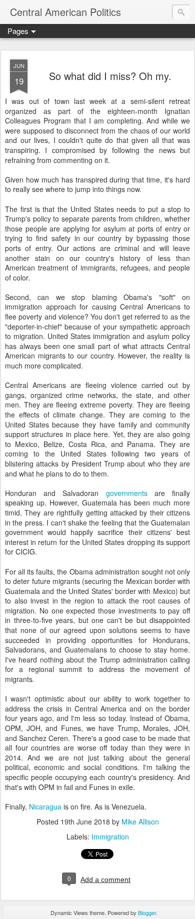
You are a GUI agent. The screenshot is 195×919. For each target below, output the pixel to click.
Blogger (147, 912)
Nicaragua (45, 807)
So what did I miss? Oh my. (110, 75)
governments (127, 493)
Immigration (110, 837)
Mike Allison (140, 821)
